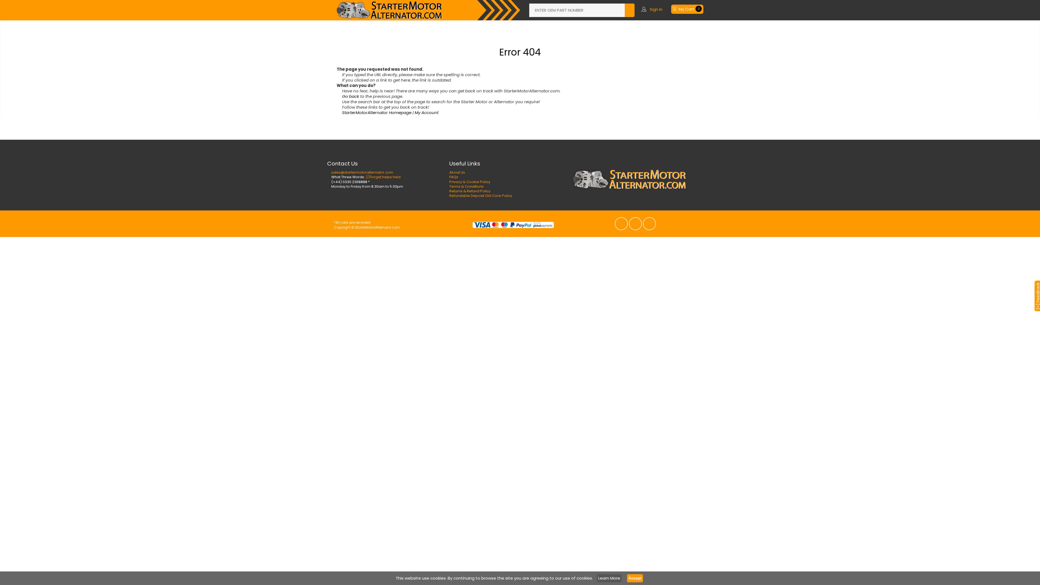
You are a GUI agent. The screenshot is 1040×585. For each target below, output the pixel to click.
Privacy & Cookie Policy (469, 181)
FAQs (453, 177)
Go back (350, 96)
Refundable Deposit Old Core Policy (480, 195)
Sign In (656, 9)
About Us (457, 172)
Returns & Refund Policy (469, 191)
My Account (426, 112)
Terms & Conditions (466, 186)
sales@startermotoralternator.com (362, 172)
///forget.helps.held (383, 177)
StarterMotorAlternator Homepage (376, 112)
